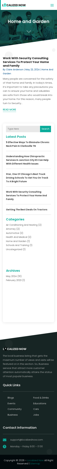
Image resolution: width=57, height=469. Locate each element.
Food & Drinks (41, 397)
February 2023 (14, 280)
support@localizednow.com (26, 439)
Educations (39, 403)
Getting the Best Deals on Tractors (26, 209)
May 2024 (11, 276)
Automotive (12, 233)
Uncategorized (14, 249)
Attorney (11, 229)
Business (13, 414)
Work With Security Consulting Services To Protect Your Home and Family (26, 62)
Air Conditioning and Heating (22, 225)
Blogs (11, 397)
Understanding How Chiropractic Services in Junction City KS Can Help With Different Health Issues (27, 160)
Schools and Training (17, 245)
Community (15, 409)
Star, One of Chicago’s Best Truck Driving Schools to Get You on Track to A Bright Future (27, 177)
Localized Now (35, 460)
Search (45, 128)
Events (11, 403)
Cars (36, 409)
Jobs (36, 414)
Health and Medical (16, 237)
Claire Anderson (14, 69)
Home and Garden (16, 241)
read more (9, 109)
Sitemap (35, 463)
